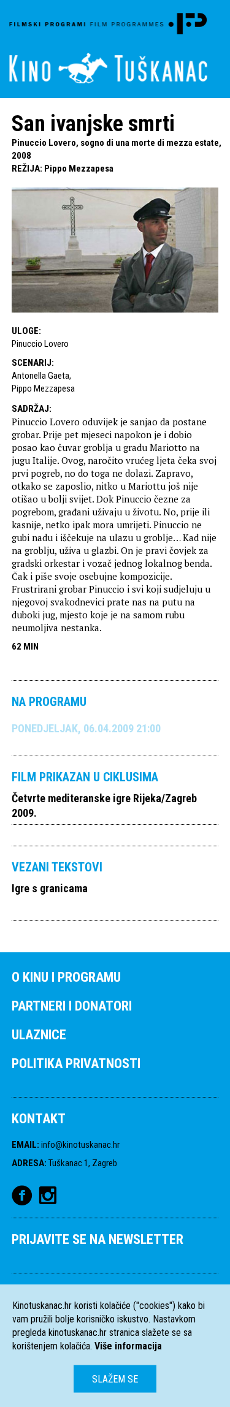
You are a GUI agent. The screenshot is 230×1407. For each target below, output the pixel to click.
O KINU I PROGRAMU (66, 977)
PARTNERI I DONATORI (72, 1006)
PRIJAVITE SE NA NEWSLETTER (97, 1239)
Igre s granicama (50, 888)
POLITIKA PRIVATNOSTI (76, 1063)
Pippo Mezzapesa (78, 168)
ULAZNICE (39, 1034)
